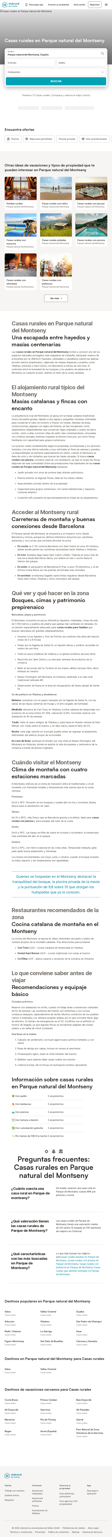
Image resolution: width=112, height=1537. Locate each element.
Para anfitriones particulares (67, 1495)
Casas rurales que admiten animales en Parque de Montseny (78, 1271)
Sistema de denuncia (92, 1532)
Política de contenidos (58, 1532)
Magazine (9, 1500)
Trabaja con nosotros (14, 1490)
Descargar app (36, 4)
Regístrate (95, 4)
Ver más (54, 298)
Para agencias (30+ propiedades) (69, 1502)
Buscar (56, 81)
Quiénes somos (12, 1495)
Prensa (35, 1505)
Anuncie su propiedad (58, 4)
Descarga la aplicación (92, 1492)
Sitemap (75, 1532)
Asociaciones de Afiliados (39, 1512)
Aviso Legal (93, 1528)
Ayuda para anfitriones (37, 1499)
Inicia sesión (79, 4)
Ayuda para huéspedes (37, 1492)
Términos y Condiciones (21, 1532)
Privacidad (40, 1532)
